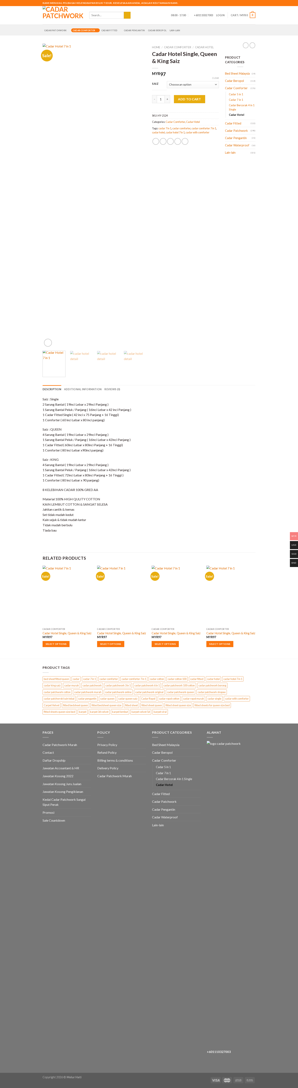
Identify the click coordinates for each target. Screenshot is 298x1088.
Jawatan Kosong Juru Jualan (62, 784)
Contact (48, 752)
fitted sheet (131, 705)
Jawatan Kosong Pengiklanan (63, 791)
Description (52, 389)
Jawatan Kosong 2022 (58, 776)
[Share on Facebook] (155, 141)
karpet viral (160, 711)
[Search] (134, 15)
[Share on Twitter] (163, 141)
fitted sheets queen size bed (59, 711)
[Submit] (127, 15)
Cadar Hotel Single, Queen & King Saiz (67, 633)
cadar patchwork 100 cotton (179, 685)
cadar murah (71, 685)
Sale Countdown (54, 820)
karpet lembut (120, 711)
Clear (215, 78)
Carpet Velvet (51, 705)
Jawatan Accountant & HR (61, 768)
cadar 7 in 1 (165, 128)
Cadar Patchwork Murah (60, 745)
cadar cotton (157, 679)
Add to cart (189, 99)
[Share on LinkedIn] (185, 141)
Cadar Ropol (148, 698)
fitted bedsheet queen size (106, 705)
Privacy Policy (107, 745)
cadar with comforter (197, 132)
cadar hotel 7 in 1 (175, 132)
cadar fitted (196, 679)
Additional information (83, 389)
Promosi (48, 812)
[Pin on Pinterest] (177, 141)
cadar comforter (181, 128)
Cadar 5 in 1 (236, 94)
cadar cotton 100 (177, 679)
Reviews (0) (112, 389)
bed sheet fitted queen (56, 679)
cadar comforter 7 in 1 (204, 128)
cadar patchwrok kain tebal (59, 698)
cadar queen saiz (127, 698)
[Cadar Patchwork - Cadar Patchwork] (63, 15)
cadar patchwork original (149, 692)
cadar (76, 679)
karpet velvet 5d (141, 711)
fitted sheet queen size (178, 705)
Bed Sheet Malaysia (237, 73)
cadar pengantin (87, 698)
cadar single (214, 698)
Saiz (155, 84)
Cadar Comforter (84, 30)
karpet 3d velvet (99, 711)
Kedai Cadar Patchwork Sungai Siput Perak (64, 802)
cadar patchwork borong (212, 685)
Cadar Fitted (109, 30)
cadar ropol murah (193, 698)
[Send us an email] (249, 3)
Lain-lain (175, 30)
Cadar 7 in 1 (236, 99)
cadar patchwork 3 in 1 (118, 685)
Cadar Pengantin (134, 30)
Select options (56, 644)
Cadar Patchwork (55, 30)
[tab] (52, 389)
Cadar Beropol (157, 30)
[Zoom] (48, 343)
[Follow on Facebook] (242, 3)
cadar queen (107, 698)
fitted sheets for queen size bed (212, 705)
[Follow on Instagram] (245, 3)
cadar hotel (158, 132)
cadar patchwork (92, 685)
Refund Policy (107, 752)
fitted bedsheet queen (75, 705)
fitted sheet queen (151, 705)
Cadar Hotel (204, 47)
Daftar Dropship (54, 760)
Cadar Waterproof (237, 145)
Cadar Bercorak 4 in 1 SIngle (242, 107)
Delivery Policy (107, 768)
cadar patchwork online (118, 692)
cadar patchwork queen (180, 692)
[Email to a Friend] (170, 141)
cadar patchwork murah (87, 692)
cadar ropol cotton (169, 698)
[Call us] (253, 3)
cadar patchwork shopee (212, 692)
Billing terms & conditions (115, 760)
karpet (82, 711)
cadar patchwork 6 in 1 (147, 685)
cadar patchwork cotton (57, 692)
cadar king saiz (52, 685)
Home (156, 47)
